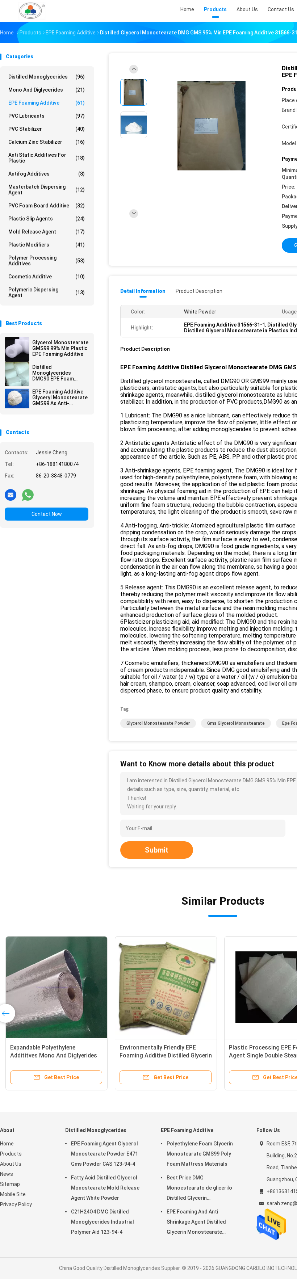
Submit (156, 850)
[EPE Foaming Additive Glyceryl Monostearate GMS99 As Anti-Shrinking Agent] (17, 398)
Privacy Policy (16, 1204)
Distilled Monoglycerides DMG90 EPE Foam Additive (53, 373)
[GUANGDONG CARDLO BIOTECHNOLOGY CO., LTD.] (32, 11)
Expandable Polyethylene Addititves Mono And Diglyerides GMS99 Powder (177, 1055)
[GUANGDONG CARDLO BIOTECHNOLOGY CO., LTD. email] (10, 494)
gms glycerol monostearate (236, 723)
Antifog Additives (46, 174)
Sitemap (10, 1184)
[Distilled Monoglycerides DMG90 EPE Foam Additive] (17, 374)
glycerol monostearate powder (158, 723)
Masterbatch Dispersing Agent (46, 189)
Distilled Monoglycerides (46, 77)
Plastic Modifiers (46, 245)
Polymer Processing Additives (46, 260)
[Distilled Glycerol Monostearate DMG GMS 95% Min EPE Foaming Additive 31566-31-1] (211, 126)
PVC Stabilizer (46, 129)
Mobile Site (13, 1194)
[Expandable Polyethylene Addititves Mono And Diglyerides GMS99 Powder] (180, 987)
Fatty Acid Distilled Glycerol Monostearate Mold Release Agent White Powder (105, 1188)
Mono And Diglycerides (46, 90)
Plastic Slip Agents (46, 219)
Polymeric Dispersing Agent (46, 292)
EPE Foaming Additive (46, 103)
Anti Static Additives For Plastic (46, 158)
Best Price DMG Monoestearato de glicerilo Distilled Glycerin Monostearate (199, 1189)
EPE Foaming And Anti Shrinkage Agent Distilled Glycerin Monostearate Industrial (60, 1055)
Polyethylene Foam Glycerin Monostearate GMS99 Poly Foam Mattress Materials (200, 1154)
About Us (10, 1164)
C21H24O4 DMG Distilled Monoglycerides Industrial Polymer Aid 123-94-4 (102, 1222)
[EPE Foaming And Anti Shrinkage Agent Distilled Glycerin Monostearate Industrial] (62, 987)
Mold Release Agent (46, 232)
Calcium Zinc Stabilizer (46, 142)
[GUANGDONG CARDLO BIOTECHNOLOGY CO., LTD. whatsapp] (28, 494)
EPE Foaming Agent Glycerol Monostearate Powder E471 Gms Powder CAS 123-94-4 (104, 1154)
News (6, 1174)
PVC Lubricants (46, 116)
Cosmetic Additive (46, 276)
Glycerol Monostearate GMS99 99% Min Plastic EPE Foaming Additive (60, 348)
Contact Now (47, 514)
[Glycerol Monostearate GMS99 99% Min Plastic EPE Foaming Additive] (17, 349)
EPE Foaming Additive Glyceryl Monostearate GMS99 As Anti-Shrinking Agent (60, 397)
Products (11, 1154)
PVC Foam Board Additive (46, 206)
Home (7, 1144)
